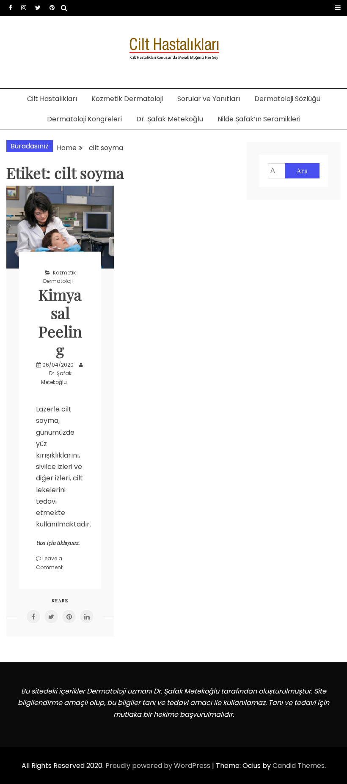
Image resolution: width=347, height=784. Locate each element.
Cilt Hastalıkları (52, 99)
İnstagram (24, 8)
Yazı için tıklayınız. (58, 542)
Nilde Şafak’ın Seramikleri (259, 119)
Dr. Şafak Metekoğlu (169, 119)
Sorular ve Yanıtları (208, 99)
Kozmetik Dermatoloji (127, 99)
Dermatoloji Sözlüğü (287, 99)
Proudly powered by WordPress (158, 765)
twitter (38, 8)
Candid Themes (299, 765)
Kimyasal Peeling (60, 321)
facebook (10, 8)
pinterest (52, 8)
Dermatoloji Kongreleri (84, 119)
